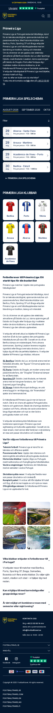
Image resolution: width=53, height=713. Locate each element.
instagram (16, 663)
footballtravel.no (12, 702)
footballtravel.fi (11, 706)
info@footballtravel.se (32, 630)
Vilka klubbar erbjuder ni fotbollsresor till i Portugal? (25, 560)
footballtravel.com (13, 694)
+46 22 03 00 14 (33, 623)
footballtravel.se (12, 690)
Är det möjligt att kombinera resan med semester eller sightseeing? (24, 604)
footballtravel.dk (12, 698)
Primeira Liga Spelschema (21, 178)
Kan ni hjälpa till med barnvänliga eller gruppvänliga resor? (23, 592)
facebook (6, 663)
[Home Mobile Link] (10, 16)
